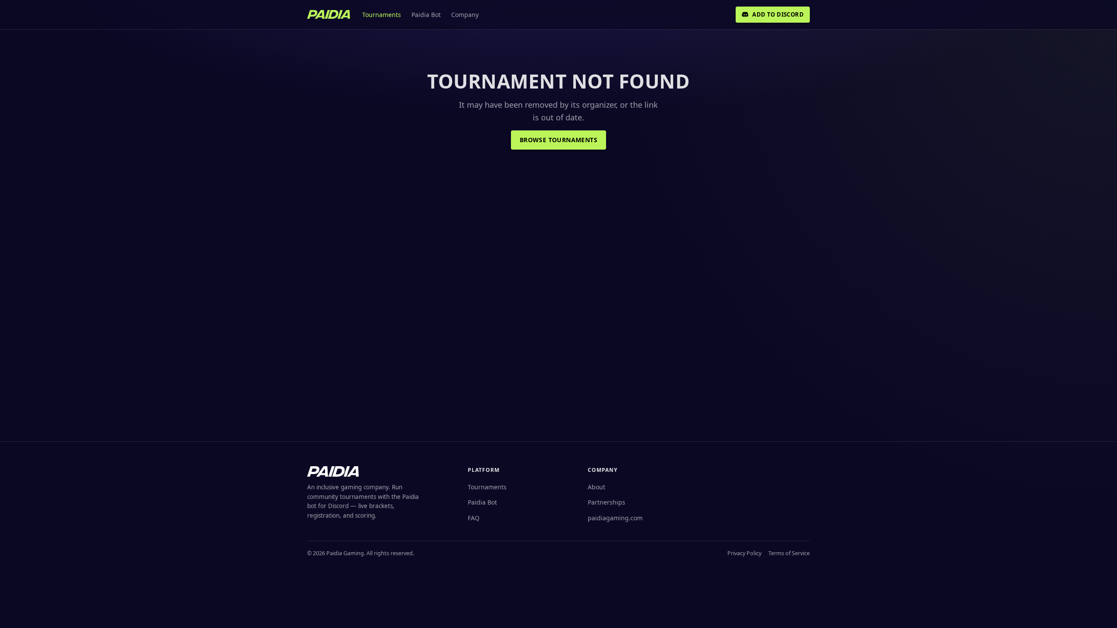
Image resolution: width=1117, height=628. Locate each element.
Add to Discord (778, 14)
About (596, 487)
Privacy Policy (744, 553)
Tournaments (381, 14)
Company (465, 14)
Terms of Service (789, 553)
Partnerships (606, 502)
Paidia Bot (426, 14)
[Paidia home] (328, 14)
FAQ (474, 518)
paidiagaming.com (615, 518)
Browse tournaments (558, 140)
